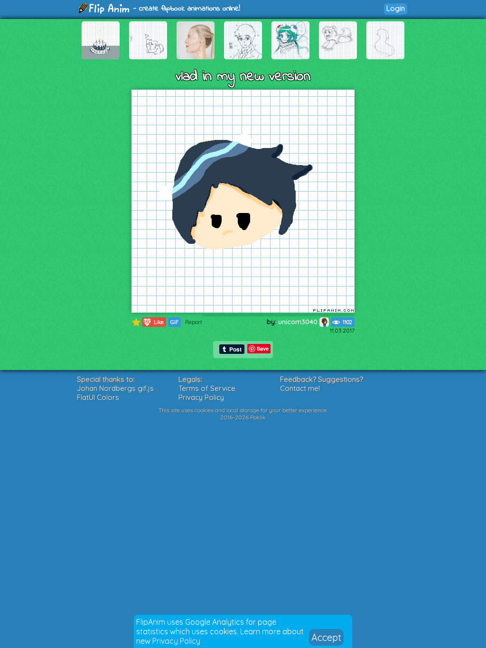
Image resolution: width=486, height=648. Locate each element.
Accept (326, 637)
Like (153, 321)
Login (395, 8)
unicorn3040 (298, 321)
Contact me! (300, 388)
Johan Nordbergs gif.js (115, 388)
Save (263, 348)
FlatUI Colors (98, 397)
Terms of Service (206, 388)
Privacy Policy (176, 641)
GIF (174, 322)
